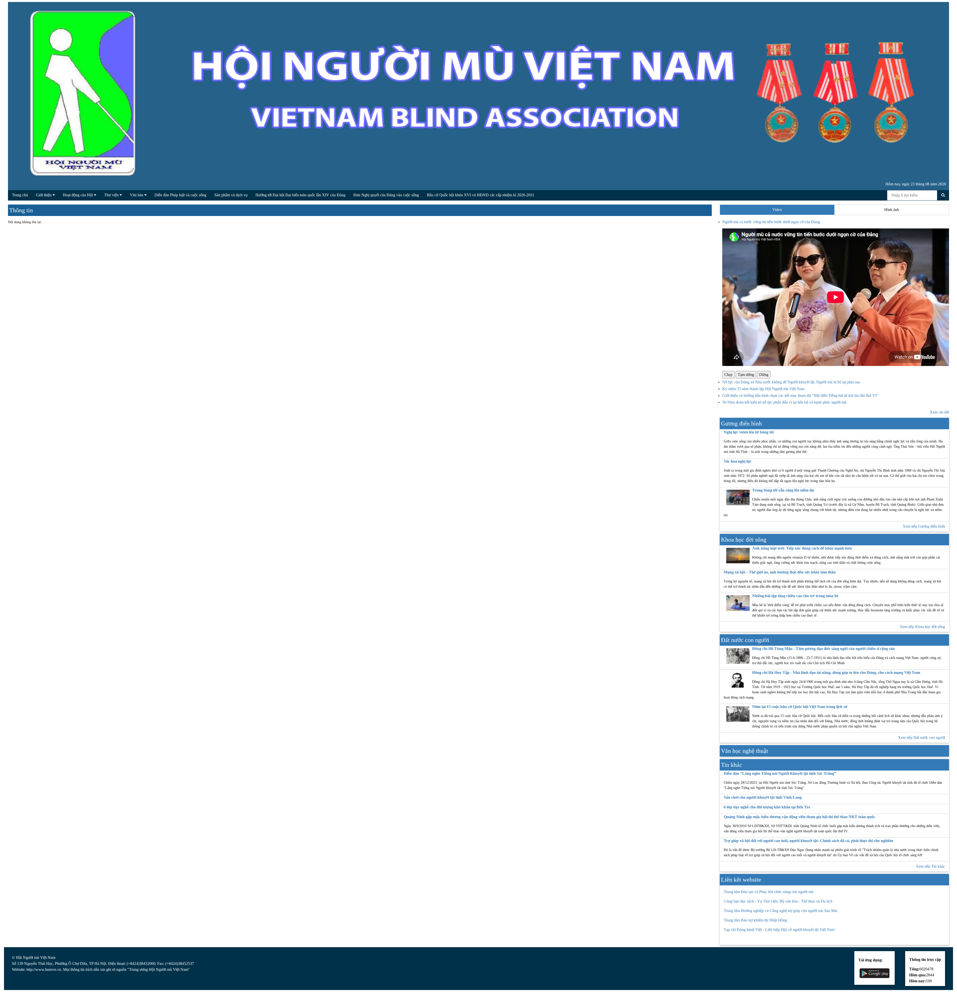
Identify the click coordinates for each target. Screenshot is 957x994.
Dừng (763, 374)
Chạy (728, 374)
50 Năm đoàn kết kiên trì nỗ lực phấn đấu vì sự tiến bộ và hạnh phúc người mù (784, 402)
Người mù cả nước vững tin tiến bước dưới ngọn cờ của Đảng (771, 222)
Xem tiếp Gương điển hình (924, 526)
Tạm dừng (746, 374)
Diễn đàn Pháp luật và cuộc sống (180, 195)
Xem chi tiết (939, 412)
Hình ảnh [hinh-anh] (891, 210)
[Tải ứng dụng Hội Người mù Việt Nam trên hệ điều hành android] (874, 973)
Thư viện (112, 195)
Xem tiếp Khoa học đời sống (922, 627)
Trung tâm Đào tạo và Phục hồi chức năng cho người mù (768, 892)
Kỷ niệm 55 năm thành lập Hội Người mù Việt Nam (763, 389)
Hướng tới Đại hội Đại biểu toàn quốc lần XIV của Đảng (300, 195)
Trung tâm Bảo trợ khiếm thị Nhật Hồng (755, 920)
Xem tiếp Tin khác (930, 866)
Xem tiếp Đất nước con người (921, 737)
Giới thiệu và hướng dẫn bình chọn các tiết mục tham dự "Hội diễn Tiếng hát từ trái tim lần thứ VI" (800, 395)
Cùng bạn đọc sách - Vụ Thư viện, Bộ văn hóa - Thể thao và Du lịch (778, 901)
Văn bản (137, 195)
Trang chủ (20, 195)
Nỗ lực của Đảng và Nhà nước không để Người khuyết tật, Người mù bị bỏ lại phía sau (791, 382)
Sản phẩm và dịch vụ (230, 195)
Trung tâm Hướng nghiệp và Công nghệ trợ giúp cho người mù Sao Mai (780, 911)
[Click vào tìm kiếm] (943, 195)
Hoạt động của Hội (78, 195)
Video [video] (777, 210)
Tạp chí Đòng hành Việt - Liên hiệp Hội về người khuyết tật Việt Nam (779, 929)
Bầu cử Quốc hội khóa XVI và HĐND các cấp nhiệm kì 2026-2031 (480, 195)
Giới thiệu (44, 195)
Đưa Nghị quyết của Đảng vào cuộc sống (386, 195)
